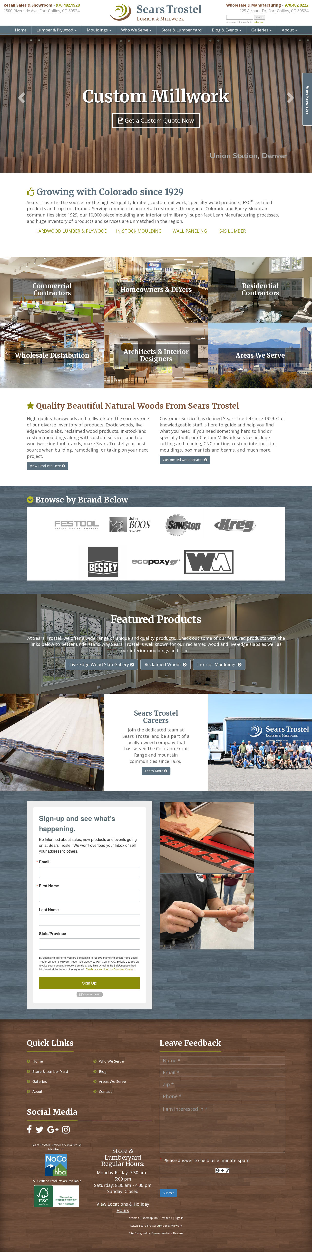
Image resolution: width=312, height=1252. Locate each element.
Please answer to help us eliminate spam (204, 1159)
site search (232, 22)
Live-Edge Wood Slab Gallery (99, 664)
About (288, 30)
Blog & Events (225, 30)
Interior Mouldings (217, 664)
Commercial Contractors (52, 289)
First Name (49, 886)
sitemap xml (150, 1218)
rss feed (167, 1218)
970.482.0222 (296, 5)
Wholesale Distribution (52, 355)
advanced (259, 22)
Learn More (154, 771)
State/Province (52, 934)
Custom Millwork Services (183, 459)
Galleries (260, 30)
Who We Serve (135, 30)
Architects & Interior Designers (156, 355)
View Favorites (307, 100)
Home (21, 30)
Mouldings (98, 30)
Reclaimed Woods (164, 664)
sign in (179, 1218)
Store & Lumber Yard (182, 30)
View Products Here (46, 465)
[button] (19, 98)
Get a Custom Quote (158, 134)
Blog (103, 1071)
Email (44, 862)
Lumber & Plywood (55, 30)
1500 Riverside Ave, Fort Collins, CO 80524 (41, 10)
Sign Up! (89, 983)
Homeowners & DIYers (156, 290)
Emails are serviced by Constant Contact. (110, 969)
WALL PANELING (190, 231)
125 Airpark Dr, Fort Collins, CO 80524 (274, 10)
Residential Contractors (260, 289)
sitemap (134, 1218)
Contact (105, 1091)
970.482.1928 (68, 5)
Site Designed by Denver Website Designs (156, 1233)
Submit (168, 1193)
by (244, 22)
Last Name (49, 910)
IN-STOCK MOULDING (139, 231)
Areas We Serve (260, 355)
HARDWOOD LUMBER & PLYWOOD (72, 231)
